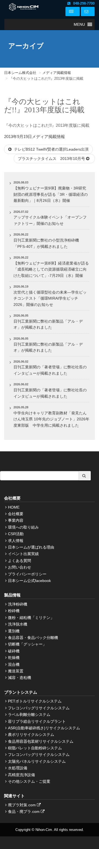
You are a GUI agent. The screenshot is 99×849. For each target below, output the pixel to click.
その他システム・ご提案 (29, 781)
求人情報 (15, 540)
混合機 (14, 664)
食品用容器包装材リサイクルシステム (40, 741)
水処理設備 (17, 768)
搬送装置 (15, 671)
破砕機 (14, 651)
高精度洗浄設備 (21, 775)
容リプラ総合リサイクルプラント (37, 721)
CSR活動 (16, 534)
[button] (79, 24)
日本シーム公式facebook (29, 580)
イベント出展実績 (23, 554)
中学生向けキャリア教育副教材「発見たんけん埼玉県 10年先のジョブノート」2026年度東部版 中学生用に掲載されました (51, 419)
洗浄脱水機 (17, 624)
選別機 (14, 631)
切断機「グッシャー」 (27, 644)
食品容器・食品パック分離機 (33, 637)
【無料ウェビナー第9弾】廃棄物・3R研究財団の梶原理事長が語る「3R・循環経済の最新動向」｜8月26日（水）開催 (50, 194)
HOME (14, 507)
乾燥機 (14, 657)
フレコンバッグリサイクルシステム (39, 708)
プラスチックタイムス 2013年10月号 (52, 158)
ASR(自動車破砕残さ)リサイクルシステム (44, 728)
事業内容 (15, 520)
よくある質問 (19, 560)
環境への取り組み (23, 527)
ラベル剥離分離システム (29, 714)
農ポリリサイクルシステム (31, 734)
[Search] (85, 475)
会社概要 (15, 514)
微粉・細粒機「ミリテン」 (31, 617)
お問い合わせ (19, 567)
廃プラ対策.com (22, 805)
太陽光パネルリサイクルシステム (37, 761)
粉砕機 (14, 611)
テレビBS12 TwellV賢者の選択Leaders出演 (51, 149)
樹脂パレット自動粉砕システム (35, 748)
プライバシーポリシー (27, 574)
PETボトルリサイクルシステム (35, 701)
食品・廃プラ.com (24, 811)
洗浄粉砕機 (17, 604)
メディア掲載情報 (48, 136)
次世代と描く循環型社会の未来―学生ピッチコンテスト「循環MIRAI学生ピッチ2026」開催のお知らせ (50, 298)
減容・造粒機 (19, 677)
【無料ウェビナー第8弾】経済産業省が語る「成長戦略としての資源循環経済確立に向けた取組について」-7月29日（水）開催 (51, 269)
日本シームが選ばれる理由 (31, 547)
